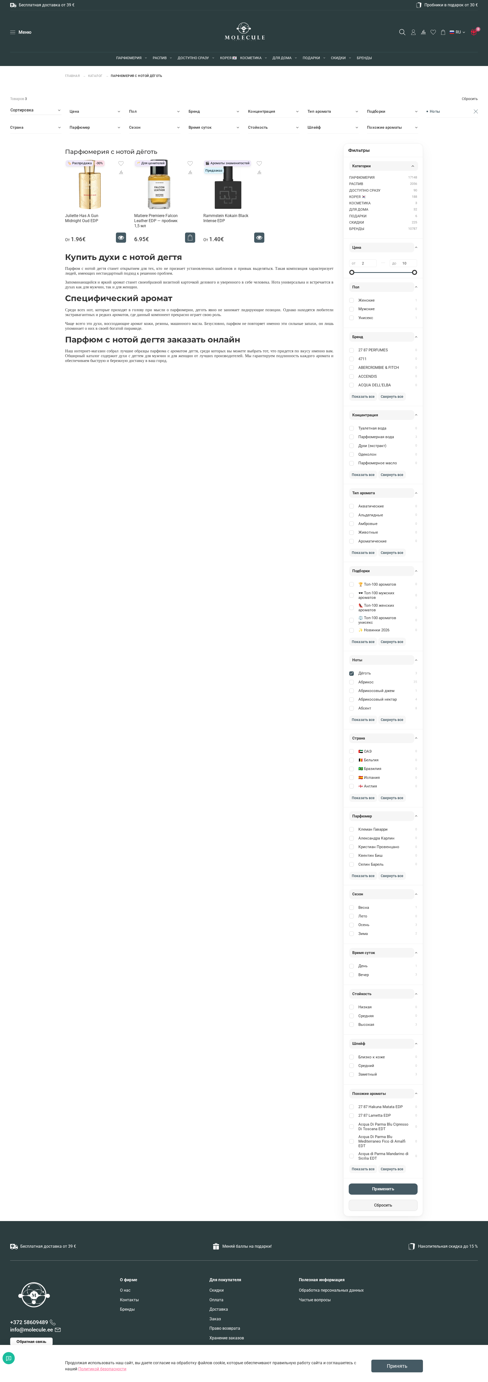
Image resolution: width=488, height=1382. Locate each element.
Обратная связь (31, 1341)
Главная (73, 76)
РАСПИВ (160, 58)
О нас (125, 1290)
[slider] (352, 272)
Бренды (127, 1309)
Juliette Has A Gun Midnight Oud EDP (81, 218)
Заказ (215, 1319)
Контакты (129, 1299)
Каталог (95, 76)
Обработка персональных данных (331, 1290)
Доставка (218, 1309)
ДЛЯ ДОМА (282, 58)
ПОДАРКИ (311, 58)
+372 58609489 (29, 1322)
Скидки (216, 1290)
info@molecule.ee (31, 1330)
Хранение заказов (226, 1338)
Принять (397, 1366)
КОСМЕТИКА (251, 58)
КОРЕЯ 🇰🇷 (228, 58)
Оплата (216, 1299)
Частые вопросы (315, 1299)
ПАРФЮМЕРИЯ (129, 58)
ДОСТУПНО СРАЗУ (193, 58)
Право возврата (224, 1328)
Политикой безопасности (102, 1369)
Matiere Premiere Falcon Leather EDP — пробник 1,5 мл (156, 220)
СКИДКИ (338, 58)
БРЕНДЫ (364, 58)
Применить (383, 1189)
